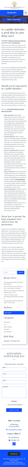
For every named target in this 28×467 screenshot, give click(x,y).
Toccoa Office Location (15, 429)
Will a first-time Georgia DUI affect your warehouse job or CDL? (14, 291)
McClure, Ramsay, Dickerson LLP (15, 459)
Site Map (13, 462)
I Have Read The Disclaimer (15, 404)
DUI (5, 324)
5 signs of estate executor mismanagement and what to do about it (13, 296)
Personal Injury (7, 331)
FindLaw (23, 464)
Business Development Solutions (11, 464)
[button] (25, 13)
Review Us (14, 454)
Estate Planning (8, 327)
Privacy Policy (19, 462)
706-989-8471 (11, 13)
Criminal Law (16, 43)
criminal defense (20, 179)
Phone (4, 374)
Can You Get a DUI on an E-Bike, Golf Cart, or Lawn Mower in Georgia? (13, 287)
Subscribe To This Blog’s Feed (12, 341)
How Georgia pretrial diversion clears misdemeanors (13, 283)
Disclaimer (14, 401)
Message (5, 386)
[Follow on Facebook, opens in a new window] (14, 443)
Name (4, 367)
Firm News (6, 329)
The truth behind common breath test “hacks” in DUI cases (13, 301)
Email (4, 380)
